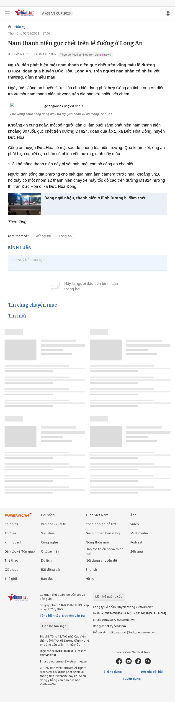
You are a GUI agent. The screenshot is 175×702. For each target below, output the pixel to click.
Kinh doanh (13, 542)
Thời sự (20, 27)
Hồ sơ (90, 578)
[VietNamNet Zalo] (148, 663)
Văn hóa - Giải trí (54, 524)
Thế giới (11, 578)
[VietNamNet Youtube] (129, 663)
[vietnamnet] (24, 16)
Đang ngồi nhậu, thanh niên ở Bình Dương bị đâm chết (95, 198)
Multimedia (139, 533)
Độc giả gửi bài (152, 672)
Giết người (43, 236)
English (91, 569)
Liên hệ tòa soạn (54, 626)
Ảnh (133, 515)
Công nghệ (49, 542)
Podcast (136, 542)
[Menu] (7, 13)
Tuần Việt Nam (97, 515)
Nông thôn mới (97, 542)
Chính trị (11, 524)
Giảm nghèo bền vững (103, 533)
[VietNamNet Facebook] (119, 663)
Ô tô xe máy (50, 551)
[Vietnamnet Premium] (18, 517)
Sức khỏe (48, 533)
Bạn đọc (47, 578)
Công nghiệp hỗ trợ (101, 524)
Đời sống (48, 515)
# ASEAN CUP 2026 (56, 13)
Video (134, 524)
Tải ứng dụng (112, 672)
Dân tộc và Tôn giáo (20, 551)
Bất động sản (51, 569)
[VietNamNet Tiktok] (138, 663)
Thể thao (11, 560)
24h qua (136, 551)
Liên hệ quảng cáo (108, 596)
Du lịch (46, 560)
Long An (65, 236)
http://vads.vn (115, 626)
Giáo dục (11, 569)
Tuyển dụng (132, 679)
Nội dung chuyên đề (101, 560)
